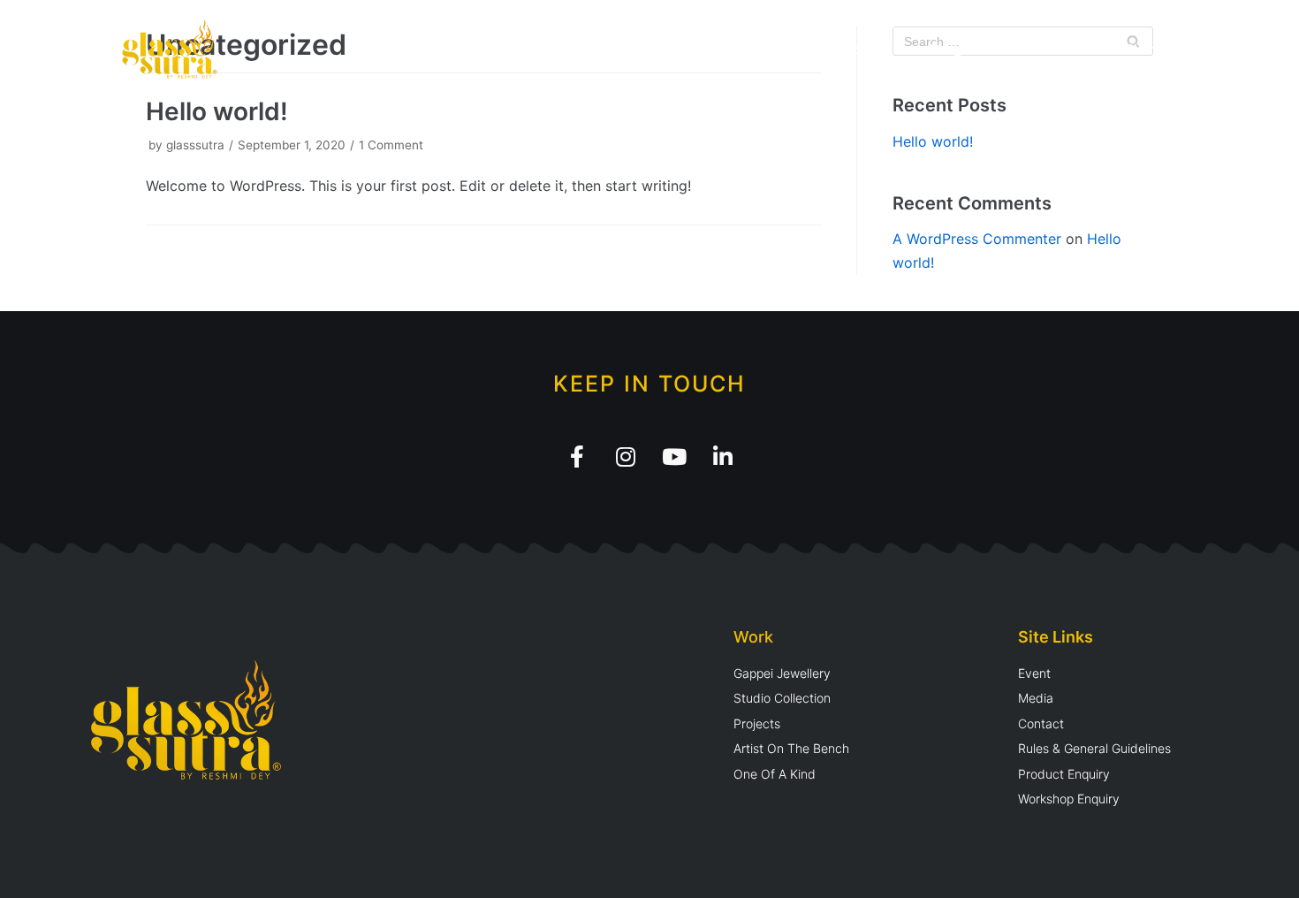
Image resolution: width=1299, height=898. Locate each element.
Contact (1223, 49)
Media (1075, 49)
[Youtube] (674, 457)
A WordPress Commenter (977, 238)
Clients (1146, 49)
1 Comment (391, 145)
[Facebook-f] (577, 457)
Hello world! (217, 111)
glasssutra (195, 145)
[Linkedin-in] (723, 457)
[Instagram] (626, 457)
